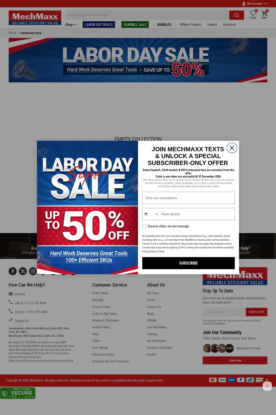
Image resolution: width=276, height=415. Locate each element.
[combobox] (150, 214)
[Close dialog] (232, 148)
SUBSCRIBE (188, 263)
